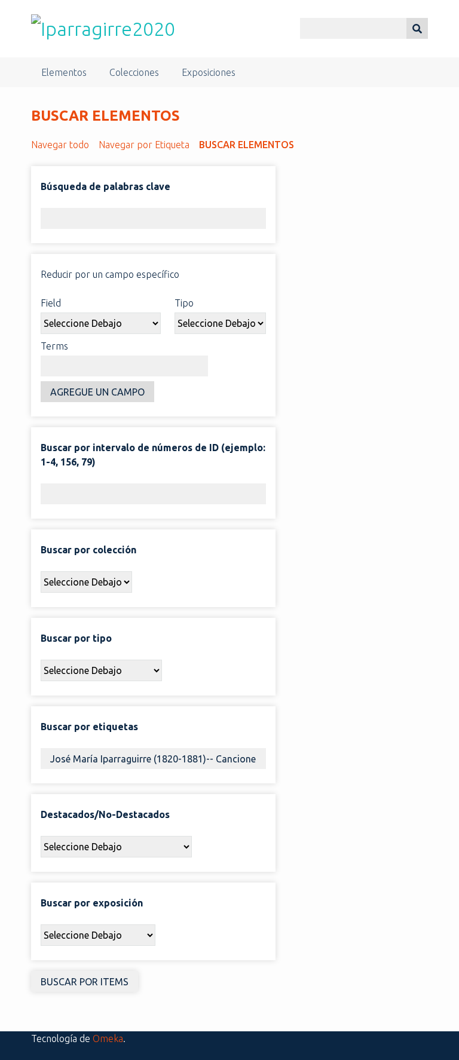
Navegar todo (60, 144)
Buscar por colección (88, 549)
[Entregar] (417, 28)
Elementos (64, 72)
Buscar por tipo (76, 638)
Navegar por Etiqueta (144, 144)
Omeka (108, 1038)
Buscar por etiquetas (89, 726)
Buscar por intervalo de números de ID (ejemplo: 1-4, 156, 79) (153, 454)
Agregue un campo (97, 392)
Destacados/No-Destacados (105, 814)
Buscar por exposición (92, 902)
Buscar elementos (246, 144)
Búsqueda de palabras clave (105, 186)
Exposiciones (208, 72)
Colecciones (134, 72)
